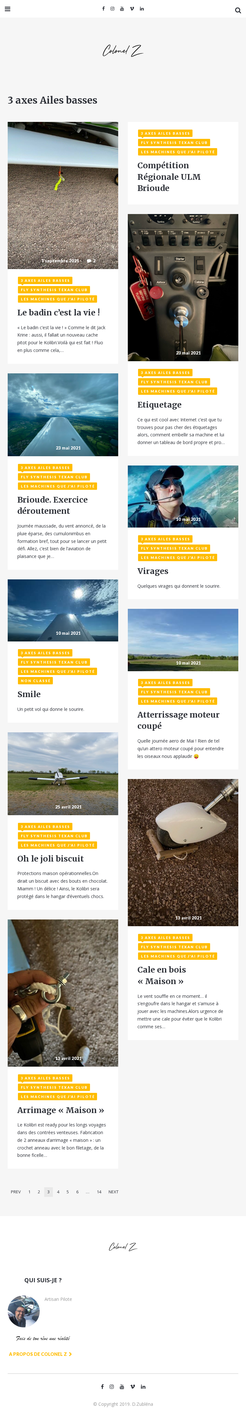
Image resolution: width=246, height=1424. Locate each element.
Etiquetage (159, 405)
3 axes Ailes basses (45, 280)
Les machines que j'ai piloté (58, 299)
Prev (16, 1192)
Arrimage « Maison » (60, 1110)
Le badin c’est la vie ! (58, 312)
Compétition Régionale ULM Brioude (169, 176)
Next (114, 1192)
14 (99, 1192)
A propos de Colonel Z (38, 1354)
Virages (152, 571)
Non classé (36, 681)
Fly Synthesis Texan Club (54, 290)
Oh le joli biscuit (50, 859)
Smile (29, 694)
